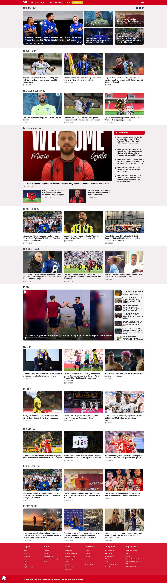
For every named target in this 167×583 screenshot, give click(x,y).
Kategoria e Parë (32, 128)
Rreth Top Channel (131, 551)
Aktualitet (27, 556)
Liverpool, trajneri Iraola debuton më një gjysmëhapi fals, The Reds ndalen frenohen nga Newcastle (82, 277)
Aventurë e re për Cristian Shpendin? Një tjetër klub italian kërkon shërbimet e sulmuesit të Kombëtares (41, 81)
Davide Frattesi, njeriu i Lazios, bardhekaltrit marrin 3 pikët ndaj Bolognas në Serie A (81, 418)
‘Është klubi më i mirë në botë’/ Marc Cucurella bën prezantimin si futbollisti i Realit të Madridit (42, 376)
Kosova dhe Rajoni (49, 556)
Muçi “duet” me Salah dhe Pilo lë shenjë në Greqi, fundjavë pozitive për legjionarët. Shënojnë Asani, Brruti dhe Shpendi (124, 81)
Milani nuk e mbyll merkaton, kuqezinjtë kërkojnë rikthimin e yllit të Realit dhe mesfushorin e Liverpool (123, 419)
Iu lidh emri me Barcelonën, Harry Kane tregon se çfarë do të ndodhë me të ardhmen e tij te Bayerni (42, 458)
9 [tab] (35, 43)
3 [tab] (27, 43)
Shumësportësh (32, 466)
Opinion (46, 551)
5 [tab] (30, 43)
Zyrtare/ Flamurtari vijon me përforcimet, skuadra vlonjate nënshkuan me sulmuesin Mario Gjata (66, 184)
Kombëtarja (30, 50)
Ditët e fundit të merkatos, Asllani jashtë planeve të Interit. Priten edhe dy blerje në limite (83, 80)
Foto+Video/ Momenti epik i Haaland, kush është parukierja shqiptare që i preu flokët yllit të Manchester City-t (130, 161)
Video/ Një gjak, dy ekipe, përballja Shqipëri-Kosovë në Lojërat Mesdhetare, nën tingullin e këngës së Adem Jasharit (122, 239)
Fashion (87, 556)
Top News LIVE (77, 2)
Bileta (127, 553)
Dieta (86, 561)
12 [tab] (39, 43)
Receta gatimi (89, 564)
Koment (46, 553)
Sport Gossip (31, 506)
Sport (42, 2)
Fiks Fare (108, 559)
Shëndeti (87, 559)
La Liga (27, 346)
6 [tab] (31, 43)
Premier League (31, 248)
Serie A (27, 388)
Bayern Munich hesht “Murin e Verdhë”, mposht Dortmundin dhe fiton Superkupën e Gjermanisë (82, 458)
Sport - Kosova (31, 209)
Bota (46, 546)
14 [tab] (42, 43)
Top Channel (132, 546)
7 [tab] (33, 43)
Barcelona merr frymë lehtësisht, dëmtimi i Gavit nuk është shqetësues (123, 376)
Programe (59, 2)
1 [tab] (24, 43)
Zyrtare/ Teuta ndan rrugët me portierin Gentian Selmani (42, 120)
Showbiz (87, 551)
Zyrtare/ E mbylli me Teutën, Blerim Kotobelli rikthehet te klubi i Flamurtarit (99, 193)
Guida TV (108, 567)
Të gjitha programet (111, 564)
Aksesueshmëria (131, 566)
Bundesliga (29, 428)
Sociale (26, 561)
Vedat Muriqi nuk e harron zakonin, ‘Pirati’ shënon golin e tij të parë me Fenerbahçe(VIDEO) (83, 238)
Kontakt (128, 556)
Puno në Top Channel (132, 559)
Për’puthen (108, 553)
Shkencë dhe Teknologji (51, 559)
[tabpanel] (53, 28)
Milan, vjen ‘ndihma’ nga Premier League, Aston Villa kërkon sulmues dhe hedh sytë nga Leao (41, 418)
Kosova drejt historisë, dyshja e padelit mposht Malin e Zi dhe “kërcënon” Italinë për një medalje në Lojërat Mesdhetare (41, 239)
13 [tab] (41, 43)
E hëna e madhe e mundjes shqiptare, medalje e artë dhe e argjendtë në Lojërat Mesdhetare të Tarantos (82, 496)
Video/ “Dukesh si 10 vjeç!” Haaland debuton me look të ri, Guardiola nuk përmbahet (123, 276)
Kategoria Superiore (34, 90)
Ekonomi (26, 559)
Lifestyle (87, 553)
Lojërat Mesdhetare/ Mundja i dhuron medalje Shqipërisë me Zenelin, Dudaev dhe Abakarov (122, 495)
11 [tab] (38, 43)
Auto (45, 561)
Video (37, 2)
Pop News (50, 2)
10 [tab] (37, 43)
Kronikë (26, 553)
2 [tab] (26, 43)
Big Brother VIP (110, 551)
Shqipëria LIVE (109, 556)
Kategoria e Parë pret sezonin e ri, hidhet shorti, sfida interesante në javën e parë (54, 193)
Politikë (26, 551)
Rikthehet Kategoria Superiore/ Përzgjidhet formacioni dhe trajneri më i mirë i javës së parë (82, 120)
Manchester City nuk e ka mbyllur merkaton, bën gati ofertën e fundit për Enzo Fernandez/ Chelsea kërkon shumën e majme (42, 277)
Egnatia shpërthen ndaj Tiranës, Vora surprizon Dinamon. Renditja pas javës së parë (123, 120)
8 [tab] (34, 43)
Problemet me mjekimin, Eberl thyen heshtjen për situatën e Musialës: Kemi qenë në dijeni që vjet (124, 458)
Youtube (67, 2)
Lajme (31, 2)
